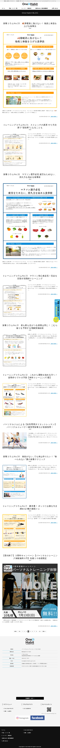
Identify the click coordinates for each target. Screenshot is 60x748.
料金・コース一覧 (13, 8)
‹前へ (20, 631)
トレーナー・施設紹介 (26, 8)
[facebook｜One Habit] (37, 718)
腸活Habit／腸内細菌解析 (42, 8)
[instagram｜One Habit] (22, 718)
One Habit (28, 746)
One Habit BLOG (8, 708)
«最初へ (15, 631)
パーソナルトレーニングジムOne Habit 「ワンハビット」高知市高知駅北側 (30, 4)
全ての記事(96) (27, 708)
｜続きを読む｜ (54, 116)
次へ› (40, 631)
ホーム (3, 8)
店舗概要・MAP (29, 698)
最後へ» (44, 631)
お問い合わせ (55, 8)
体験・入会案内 (7, 711)
